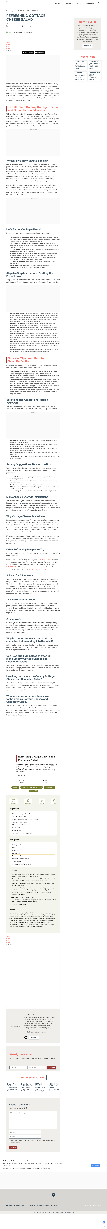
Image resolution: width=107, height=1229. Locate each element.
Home (8, 11)
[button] (98, 3)
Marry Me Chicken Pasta (38, 569)
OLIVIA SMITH (16, 26)
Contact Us (69, 3)
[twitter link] (53, 1195)
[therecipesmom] (17, 3)
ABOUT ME (33, 1037)
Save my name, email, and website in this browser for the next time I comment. (34, 1142)
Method (42, 803)
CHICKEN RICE (11, 567)
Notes (54, 803)
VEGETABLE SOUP (44, 560)
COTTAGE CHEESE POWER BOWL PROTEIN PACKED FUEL (40, 1087)
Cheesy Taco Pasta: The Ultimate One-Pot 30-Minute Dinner (12, 1087)
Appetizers (14, 11)
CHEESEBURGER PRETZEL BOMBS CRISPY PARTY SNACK (53, 1087)
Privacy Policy (90, 3)
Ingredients (14, 803)
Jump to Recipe (28, 52)
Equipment (28, 803)
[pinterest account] (26, 1037)
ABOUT (79, 3)
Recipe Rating (13, 1108)
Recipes (57, 3)
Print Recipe (40, 52)
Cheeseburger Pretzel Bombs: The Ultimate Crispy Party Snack (26, 1087)
